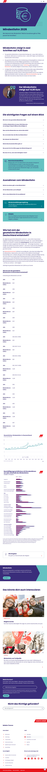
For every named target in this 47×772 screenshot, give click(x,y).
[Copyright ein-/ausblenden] (9, 97)
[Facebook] (25, 758)
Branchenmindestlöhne (31, 74)
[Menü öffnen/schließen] (44, 1)
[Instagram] (29, 758)
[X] (42, 758)
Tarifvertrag (26, 65)
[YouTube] (38, 758)
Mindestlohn (8, 66)
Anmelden (6, 695)
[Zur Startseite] (5, 1)
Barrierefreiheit (16, 770)
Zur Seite (6, 578)
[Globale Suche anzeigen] (41, 1)
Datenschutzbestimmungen (7, 692)
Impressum (22, 770)
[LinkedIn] (32, 758)
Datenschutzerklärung (7, 770)
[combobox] (23, 708)
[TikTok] (35, 758)
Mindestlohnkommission (10, 251)
